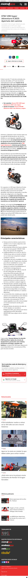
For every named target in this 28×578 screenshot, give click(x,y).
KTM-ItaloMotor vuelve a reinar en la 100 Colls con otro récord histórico (13, 424)
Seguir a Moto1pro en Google (15, 61)
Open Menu (25, 4)
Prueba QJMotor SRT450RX (14, 1)
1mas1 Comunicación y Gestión (11, 568)
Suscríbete (3, 8)
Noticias (22, 8)
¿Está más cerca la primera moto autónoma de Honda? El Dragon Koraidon (13, 477)
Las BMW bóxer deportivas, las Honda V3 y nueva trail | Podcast (18, 518)
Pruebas (17, 8)
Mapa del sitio (4, 571)
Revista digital (4, 575)
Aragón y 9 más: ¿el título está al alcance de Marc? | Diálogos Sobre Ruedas (17, 509)
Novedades (10, 8)
